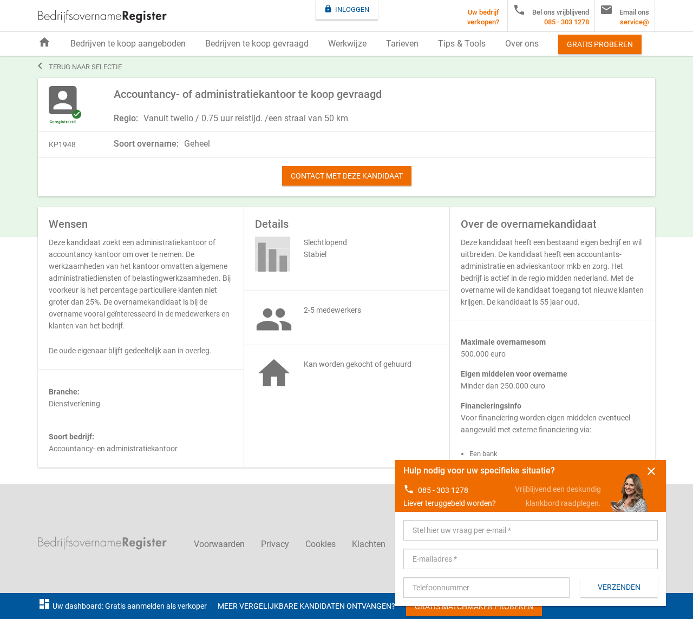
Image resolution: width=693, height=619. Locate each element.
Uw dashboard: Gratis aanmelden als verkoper (122, 606)
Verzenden (619, 587)
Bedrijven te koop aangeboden (128, 43)
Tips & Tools (462, 43)
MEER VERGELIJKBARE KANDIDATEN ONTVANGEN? (306, 606)
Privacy (275, 544)
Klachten (368, 544)
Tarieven (402, 43)
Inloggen (346, 9)
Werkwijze (347, 43)
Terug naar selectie (80, 66)
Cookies (320, 544)
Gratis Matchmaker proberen (474, 606)
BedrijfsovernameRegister (102, 16)
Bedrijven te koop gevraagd (257, 43)
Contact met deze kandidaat (347, 176)
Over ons (522, 43)
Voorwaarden (219, 544)
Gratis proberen (600, 44)
